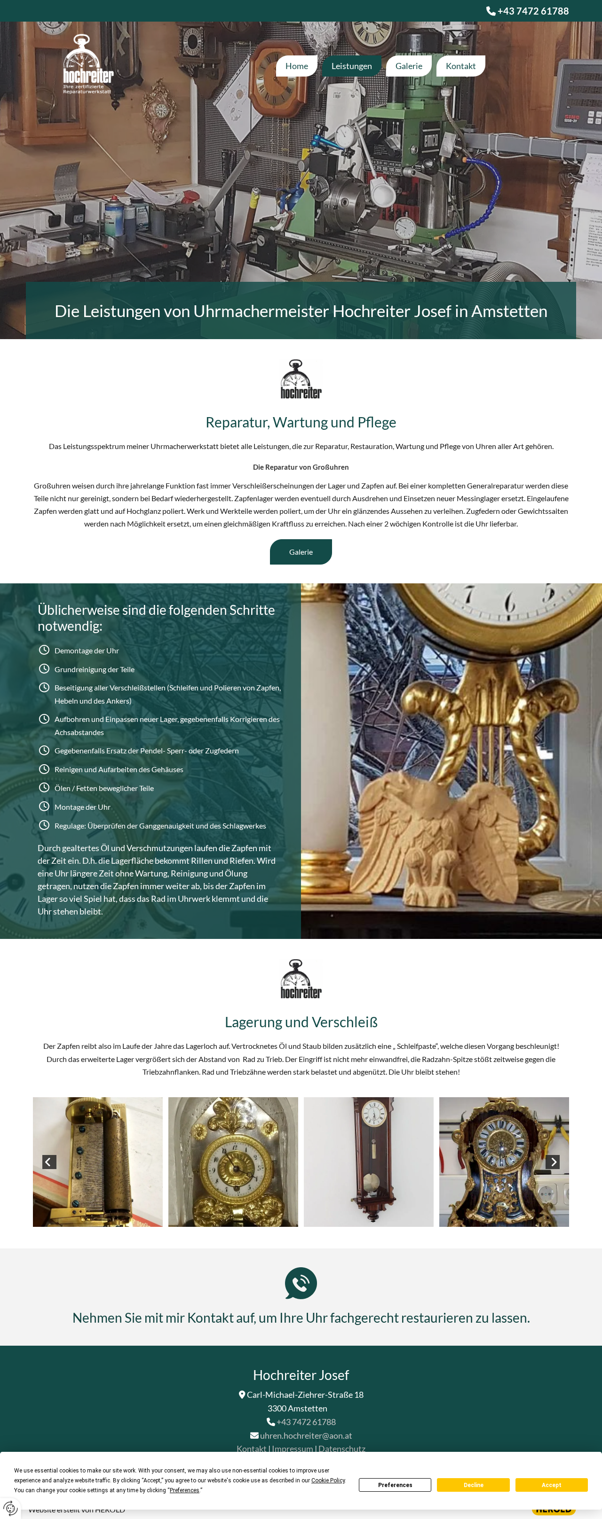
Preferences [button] (184, 1490)
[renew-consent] (10, 1508)
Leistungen (352, 66)
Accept (552, 1485)
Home (296, 66)
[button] (301, 552)
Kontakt (461, 66)
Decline (473, 1485)
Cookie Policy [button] (328, 1480)
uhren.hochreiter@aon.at (306, 1435)
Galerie (409, 66)
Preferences (395, 1485)
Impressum (292, 1448)
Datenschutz (341, 1448)
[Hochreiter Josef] (85, 66)
